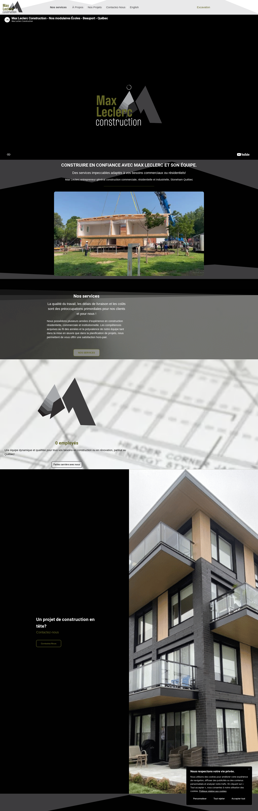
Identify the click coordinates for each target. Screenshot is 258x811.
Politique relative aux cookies (212, 791)
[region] (219, 785)
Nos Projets (95, 7)
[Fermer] (249, 769)
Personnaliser (199, 798)
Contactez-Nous (115, 7)
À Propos (77, 7)
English (134, 7)
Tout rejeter (219, 798)
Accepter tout (238, 798)
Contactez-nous (48, 643)
